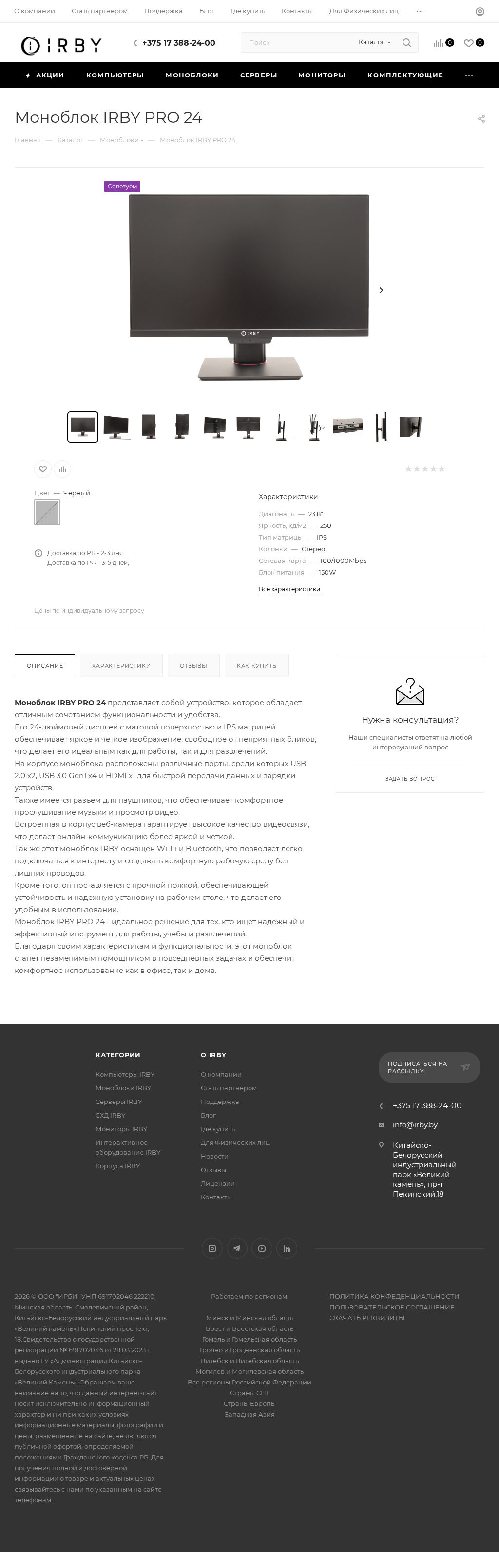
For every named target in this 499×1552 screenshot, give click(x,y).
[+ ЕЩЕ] (469, 75)
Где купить (218, 1129)
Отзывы (194, 665)
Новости (215, 1156)
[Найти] (407, 42)
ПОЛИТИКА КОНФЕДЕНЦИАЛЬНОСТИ (394, 1296)
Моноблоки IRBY (123, 1088)
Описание (45, 665)
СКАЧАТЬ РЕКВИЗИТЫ (367, 1318)
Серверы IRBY (119, 1101)
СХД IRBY (110, 1115)
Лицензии (218, 1183)
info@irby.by (415, 1124)
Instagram (212, 1248)
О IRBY (214, 1055)
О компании (221, 1074)
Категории (118, 1055)
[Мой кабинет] (480, 13)
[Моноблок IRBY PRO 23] (249, 290)
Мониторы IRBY (121, 1129)
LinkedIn (286, 1248)
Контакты (216, 1197)
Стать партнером (229, 1088)
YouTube (261, 1248)
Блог (208, 1115)
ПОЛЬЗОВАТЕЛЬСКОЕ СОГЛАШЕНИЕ (392, 1307)
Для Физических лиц (235, 1142)
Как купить (257, 665)
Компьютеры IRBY (125, 1074)
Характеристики (121, 665)
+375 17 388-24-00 (178, 43)
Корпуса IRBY (118, 1166)
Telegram (237, 1248)
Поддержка (220, 1101)
